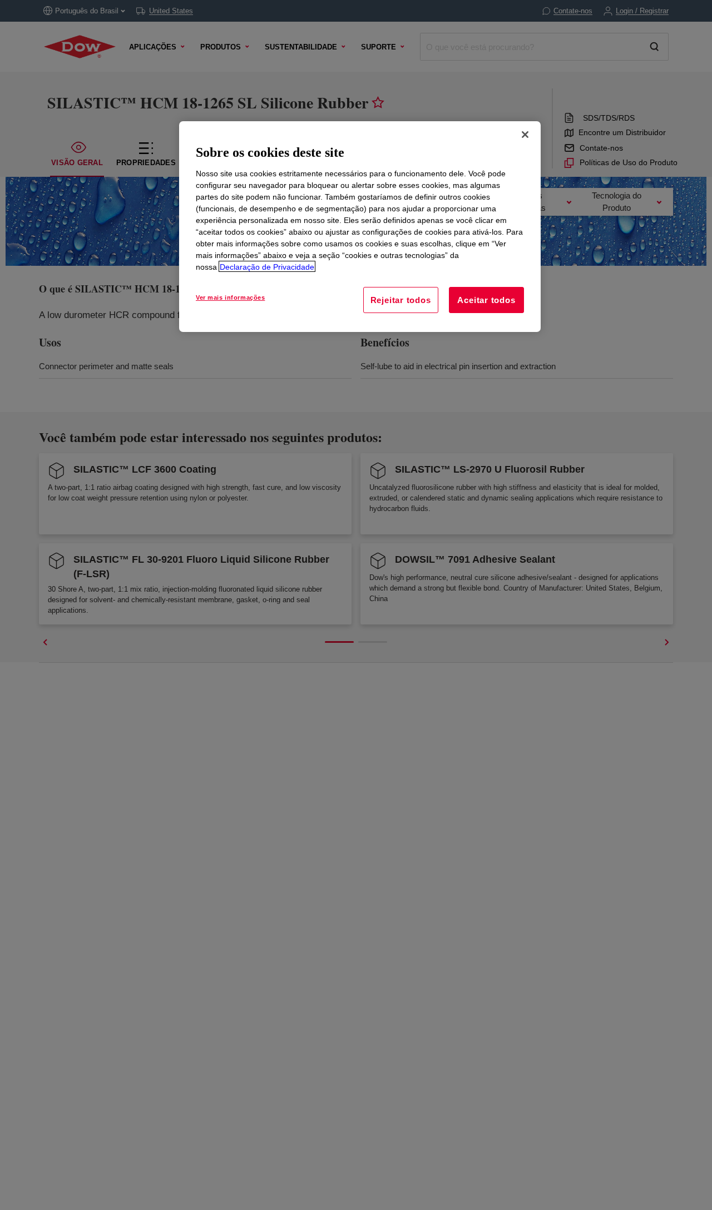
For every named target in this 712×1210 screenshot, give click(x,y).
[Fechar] (525, 134)
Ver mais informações (230, 297)
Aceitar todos (486, 299)
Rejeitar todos (400, 299)
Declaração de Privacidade (267, 266)
